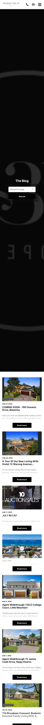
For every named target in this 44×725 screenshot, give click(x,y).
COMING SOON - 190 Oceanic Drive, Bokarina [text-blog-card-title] (19, 408)
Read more (22, 425)
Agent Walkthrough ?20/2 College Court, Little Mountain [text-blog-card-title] (21, 606)
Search (22, 196)
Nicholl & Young (8, 399)
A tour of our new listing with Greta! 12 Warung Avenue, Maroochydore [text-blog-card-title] (20, 463)
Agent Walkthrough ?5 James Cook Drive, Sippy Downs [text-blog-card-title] (19, 660)
